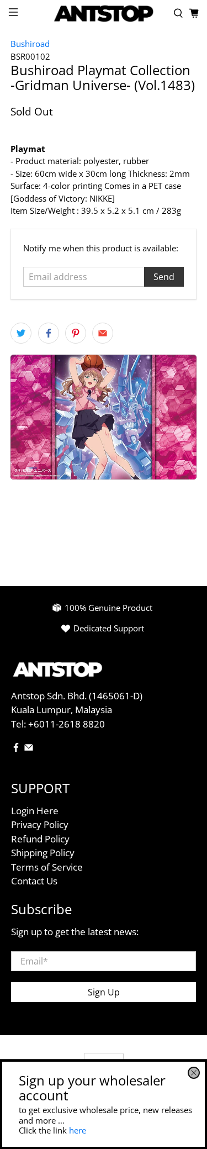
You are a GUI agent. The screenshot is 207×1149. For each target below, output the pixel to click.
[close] (193, 1072)
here (77, 1130)
